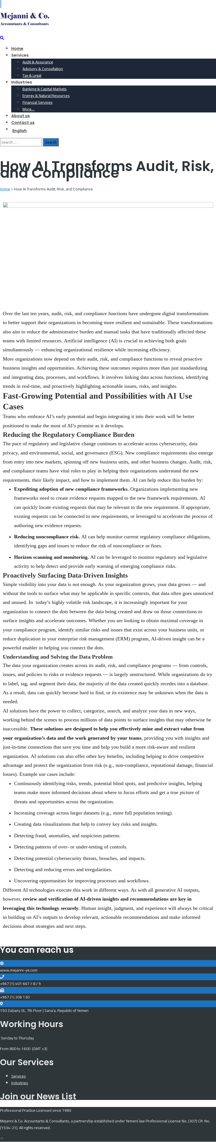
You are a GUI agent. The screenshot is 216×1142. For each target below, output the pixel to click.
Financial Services (37, 102)
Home (17, 48)
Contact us (23, 122)
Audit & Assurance (37, 62)
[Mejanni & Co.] (24, 25)
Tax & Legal (31, 75)
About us (20, 116)
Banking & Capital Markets (44, 89)
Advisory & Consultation (42, 68)
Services (18, 1076)
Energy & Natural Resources (46, 95)
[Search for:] (21, 142)
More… (28, 109)
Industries (19, 1082)
